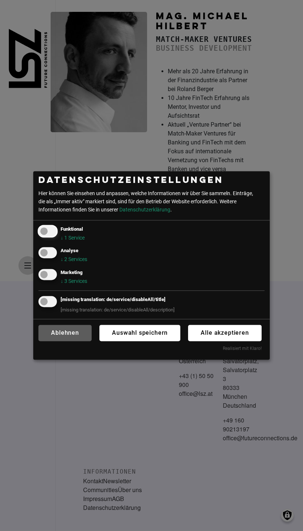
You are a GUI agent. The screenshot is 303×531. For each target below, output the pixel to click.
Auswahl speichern (140, 332)
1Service (73, 238)
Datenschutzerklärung (144, 210)
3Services (74, 281)
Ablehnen (65, 332)
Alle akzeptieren (225, 332)
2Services (74, 260)
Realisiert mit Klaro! (242, 348)
